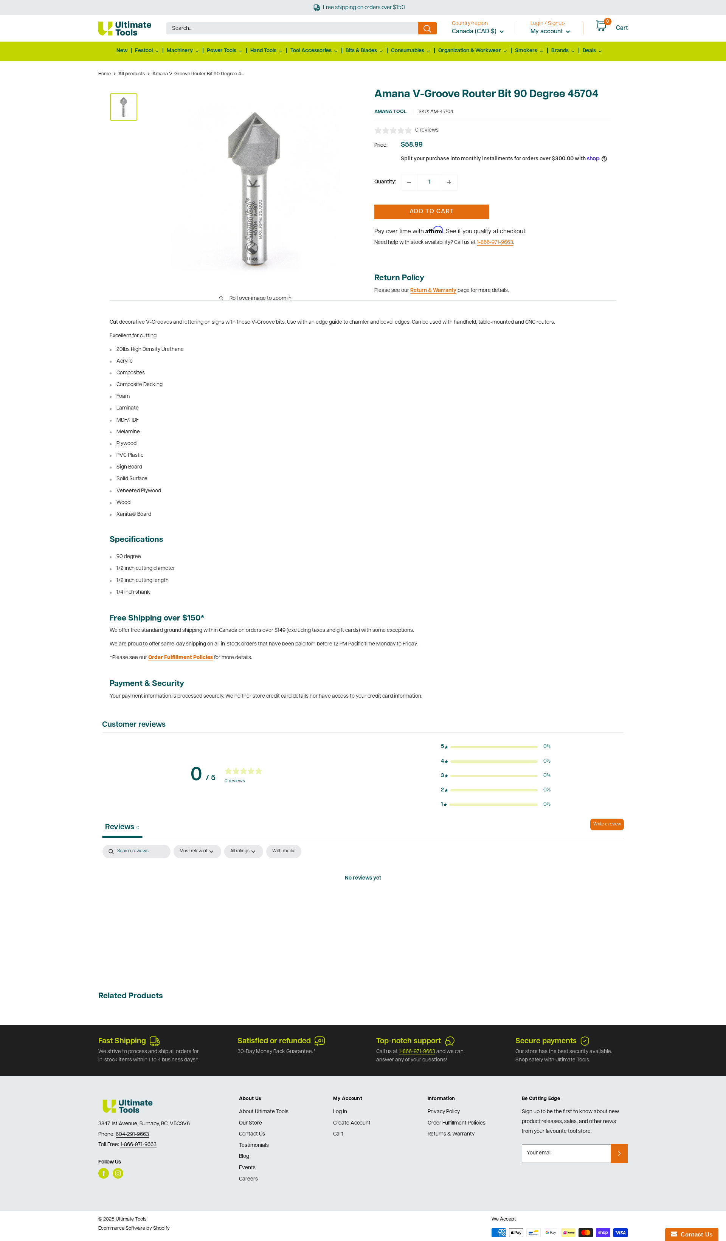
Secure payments (546, 1041)
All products (131, 73)
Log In (340, 1112)
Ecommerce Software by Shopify (134, 1228)
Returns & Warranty (451, 1134)
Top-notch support (408, 1041)
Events (247, 1168)
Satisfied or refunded (274, 1041)
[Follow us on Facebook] (103, 1173)
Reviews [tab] (122, 827)
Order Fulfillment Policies (457, 1123)
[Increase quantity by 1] (449, 182)
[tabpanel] (363, 904)
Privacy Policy (444, 1112)
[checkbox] (283, 851)
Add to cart (432, 212)
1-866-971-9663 (495, 242)
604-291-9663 (132, 1134)
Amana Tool (390, 111)
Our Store (250, 1123)
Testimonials (254, 1145)
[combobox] (292, 28)
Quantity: (385, 182)
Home (104, 73)
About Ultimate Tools (264, 1112)
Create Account (352, 1123)
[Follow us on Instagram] (118, 1173)
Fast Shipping (122, 1041)
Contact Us (252, 1134)
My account (547, 32)
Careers (248, 1179)
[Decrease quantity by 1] (409, 182)
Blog (244, 1156)
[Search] (427, 28)
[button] (496, 747)
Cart (338, 1134)
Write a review (607, 824)
